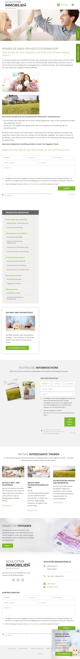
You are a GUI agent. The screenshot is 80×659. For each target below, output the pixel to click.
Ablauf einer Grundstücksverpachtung (38, 485)
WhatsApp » (51, 584)
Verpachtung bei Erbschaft (16, 261)
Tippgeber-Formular (14, 283)
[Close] (78, 631)
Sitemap (40, 654)
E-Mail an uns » (53, 587)
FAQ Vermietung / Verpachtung (17, 251)
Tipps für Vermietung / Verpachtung (15, 242)
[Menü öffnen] (73, 5)
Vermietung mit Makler (15, 237)
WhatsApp (64, 5)
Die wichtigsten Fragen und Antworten (64, 481)
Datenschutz (23, 648)
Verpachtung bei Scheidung (16, 265)
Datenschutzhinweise (32, 184)
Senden (66, 188)
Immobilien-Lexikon (13, 293)
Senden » (66, 628)
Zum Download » (70, 421)
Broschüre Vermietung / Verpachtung (15, 298)
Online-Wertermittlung (15, 227)
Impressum (12, 648)
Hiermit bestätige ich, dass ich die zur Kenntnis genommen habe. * (32, 184)
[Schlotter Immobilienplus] (15, 5)
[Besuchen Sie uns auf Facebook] (13, 580)
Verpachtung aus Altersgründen (18, 269)
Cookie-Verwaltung (36, 648)
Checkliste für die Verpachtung (17, 247)
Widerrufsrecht (51, 648)
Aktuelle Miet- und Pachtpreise (17, 223)
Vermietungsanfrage (14, 279)
